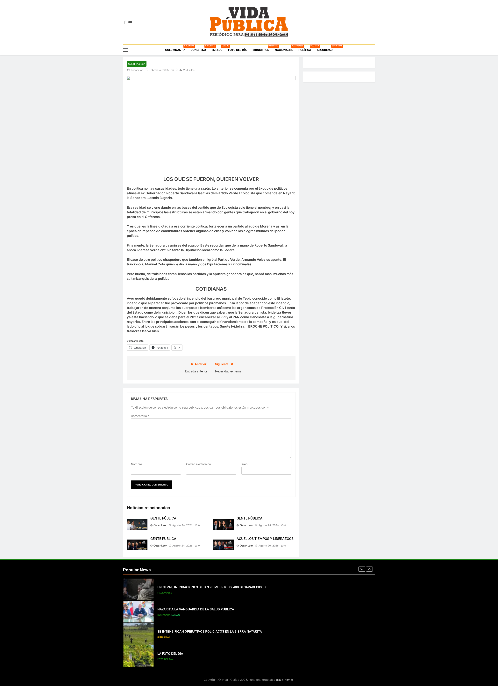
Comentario (140, 416)
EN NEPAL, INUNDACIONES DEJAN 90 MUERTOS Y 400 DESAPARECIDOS (211, 587)
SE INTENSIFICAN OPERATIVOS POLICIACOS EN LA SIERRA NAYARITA (209, 631)
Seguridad (326, 48)
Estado (218, 48)
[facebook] (125, 22)
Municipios (262, 48)
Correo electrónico (198, 464)
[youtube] (130, 22)
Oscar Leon (160, 525)
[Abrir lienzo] (125, 50)
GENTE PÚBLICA (163, 518)
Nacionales (285, 48)
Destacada (163, 615)
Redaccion (137, 70)
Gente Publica (136, 63)
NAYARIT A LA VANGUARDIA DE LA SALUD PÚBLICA (195, 609)
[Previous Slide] (361, 569)
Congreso (200, 48)
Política (306, 48)
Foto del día (237, 50)
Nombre (136, 464)
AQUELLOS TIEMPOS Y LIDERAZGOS (265, 539)
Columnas (176, 48)
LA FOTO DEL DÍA (170, 653)
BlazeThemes (285, 679)
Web (244, 464)
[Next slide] (369, 569)
